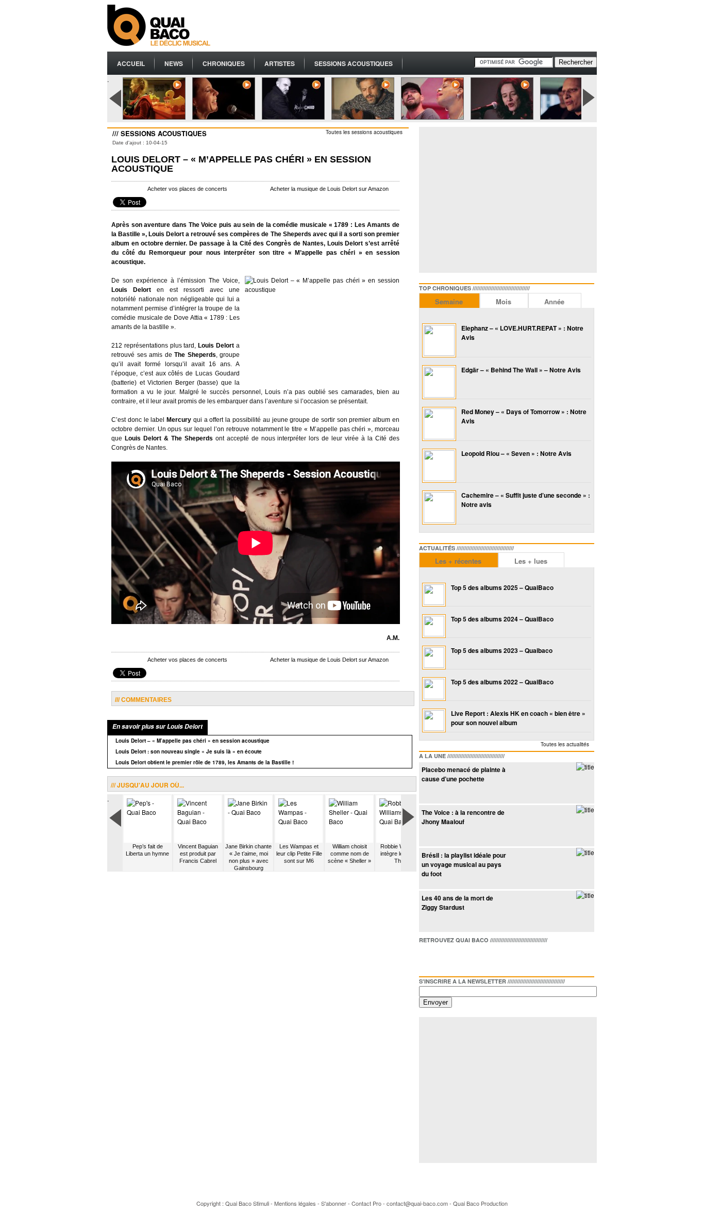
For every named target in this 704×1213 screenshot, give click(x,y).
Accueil (131, 63)
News (173, 63)
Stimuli (261, 1203)
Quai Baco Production (480, 1203)
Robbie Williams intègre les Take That (400, 853)
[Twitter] (443, 957)
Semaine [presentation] (449, 301)
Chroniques (224, 63)
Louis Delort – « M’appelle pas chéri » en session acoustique (192, 740)
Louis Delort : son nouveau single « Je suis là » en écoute (188, 751)
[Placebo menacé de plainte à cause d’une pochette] (585, 766)
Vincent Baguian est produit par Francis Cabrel (198, 853)
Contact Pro (366, 1203)
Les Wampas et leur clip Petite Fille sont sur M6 (299, 853)
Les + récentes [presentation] (458, 561)
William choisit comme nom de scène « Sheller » (349, 853)
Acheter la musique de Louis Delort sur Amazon (329, 189)
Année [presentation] (554, 301)
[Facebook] (427, 957)
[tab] (449, 300)
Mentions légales (295, 1203)
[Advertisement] (409, 26)
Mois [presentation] (503, 301)
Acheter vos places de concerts (187, 189)
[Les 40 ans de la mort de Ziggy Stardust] (585, 895)
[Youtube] (476, 957)
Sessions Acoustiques (353, 63)
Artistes (279, 63)
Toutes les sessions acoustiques (364, 132)
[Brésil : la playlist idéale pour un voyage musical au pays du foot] (585, 852)
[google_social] (460, 957)
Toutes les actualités (565, 744)
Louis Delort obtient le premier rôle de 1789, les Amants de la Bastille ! (204, 762)
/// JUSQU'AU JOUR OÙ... (147, 785)
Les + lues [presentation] (530, 561)
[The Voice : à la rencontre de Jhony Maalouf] (585, 809)
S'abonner (333, 1203)
